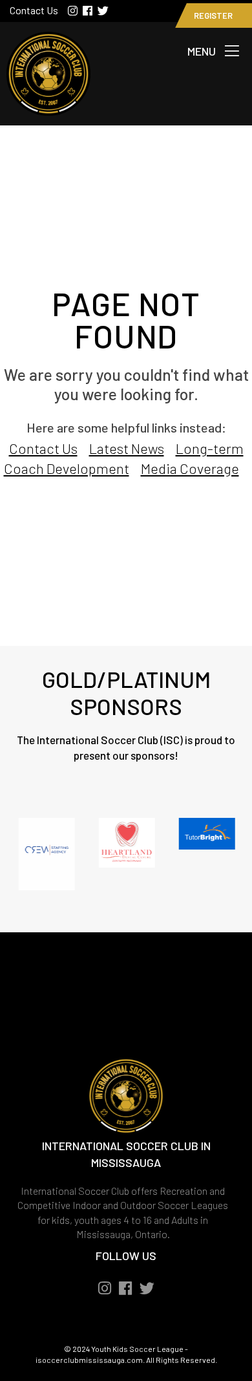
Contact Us (34, 10)
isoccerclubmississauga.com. (90, 1359)
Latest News (126, 448)
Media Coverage (190, 468)
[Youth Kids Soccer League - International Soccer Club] (48, 107)
